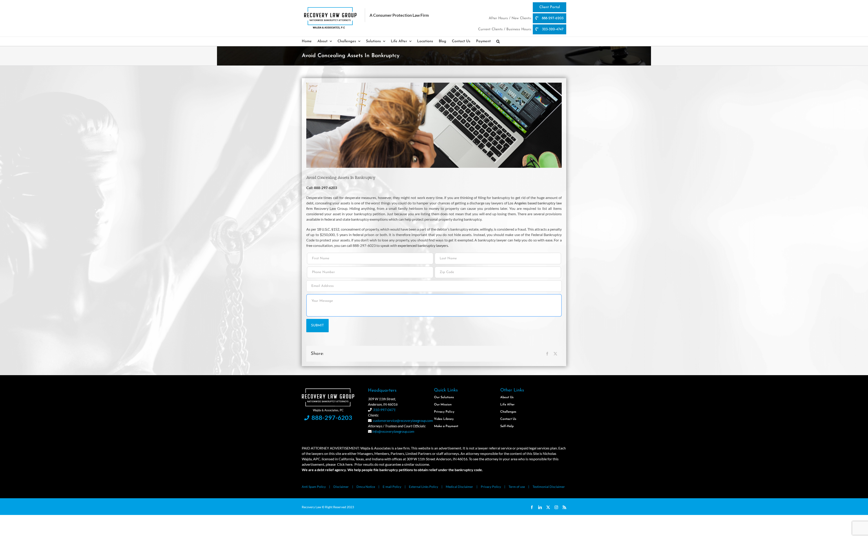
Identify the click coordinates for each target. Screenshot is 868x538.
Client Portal (549, 7)
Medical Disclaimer (459, 487)
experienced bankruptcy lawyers (423, 245)
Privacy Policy (491, 487)
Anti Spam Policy (314, 487)
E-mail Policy (392, 487)
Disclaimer (341, 487)
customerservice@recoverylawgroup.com (403, 420)
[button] (498, 41)
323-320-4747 (552, 29)
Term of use (517, 487)
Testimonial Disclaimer (549, 487)
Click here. (345, 464)
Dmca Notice (365, 487)
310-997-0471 (384, 409)
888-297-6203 (552, 18)
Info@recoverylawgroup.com (393, 431)
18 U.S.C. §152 (328, 229)
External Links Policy (423, 487)
